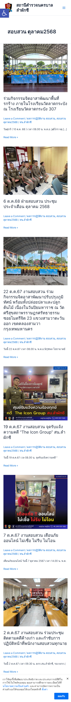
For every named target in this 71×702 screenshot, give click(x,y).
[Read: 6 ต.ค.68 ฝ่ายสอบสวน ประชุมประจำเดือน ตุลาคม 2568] (35, 170)
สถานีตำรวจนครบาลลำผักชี (34, 7)
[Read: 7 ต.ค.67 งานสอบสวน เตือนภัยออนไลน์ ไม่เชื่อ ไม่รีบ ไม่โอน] (35, 501)
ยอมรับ (61, 696)
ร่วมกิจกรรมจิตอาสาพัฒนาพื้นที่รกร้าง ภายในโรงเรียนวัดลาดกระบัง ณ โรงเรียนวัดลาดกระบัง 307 (35, 104)
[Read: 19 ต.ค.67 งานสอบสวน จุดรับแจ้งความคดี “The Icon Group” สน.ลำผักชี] (35, 393)
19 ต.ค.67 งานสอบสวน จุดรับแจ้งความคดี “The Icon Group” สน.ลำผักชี (34, 432)
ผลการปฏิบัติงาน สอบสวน (41, 118)
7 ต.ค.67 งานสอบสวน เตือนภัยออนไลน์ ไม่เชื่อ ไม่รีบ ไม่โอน (30, 538)
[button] (4, 13)
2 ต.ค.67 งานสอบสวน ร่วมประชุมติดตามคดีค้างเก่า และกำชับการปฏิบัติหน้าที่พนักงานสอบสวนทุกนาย (35, 638)
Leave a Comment (14, 118)
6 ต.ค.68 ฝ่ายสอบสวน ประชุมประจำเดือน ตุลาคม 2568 (30, 204)
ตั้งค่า (45, 689)
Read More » (10, 137)
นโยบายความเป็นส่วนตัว (16, 686)
